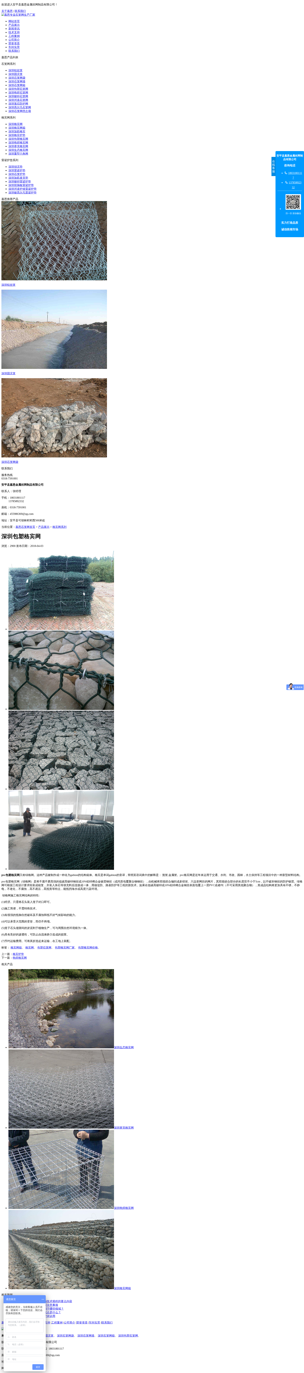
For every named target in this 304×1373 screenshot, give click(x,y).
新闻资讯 (14, 28)
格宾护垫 (18, 954)
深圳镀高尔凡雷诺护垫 (22, 192)
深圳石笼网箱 (16, 85)
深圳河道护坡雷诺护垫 (22, 188)
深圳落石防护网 (18, 103)
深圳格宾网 (15, 124)
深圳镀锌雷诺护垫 (19, 181)
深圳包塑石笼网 (18, 88)
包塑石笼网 (44, 947)
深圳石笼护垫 (16, 174)
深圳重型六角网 (18, 153)
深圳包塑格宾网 (18, 138)
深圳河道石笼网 (18, 99)
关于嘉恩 (7, 11)
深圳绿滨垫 (15, 166)
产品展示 (14, 24)
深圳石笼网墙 (16, 81)
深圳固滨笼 (15, 74)
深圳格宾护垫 (16, 135)
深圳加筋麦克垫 (18, 177)
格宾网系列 (59, 526)
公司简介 (14, 39)
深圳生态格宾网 (18, 149)
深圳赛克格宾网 (18, 146)
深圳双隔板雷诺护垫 (21, 185)
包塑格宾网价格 (88, 947)
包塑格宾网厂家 (65, 947)
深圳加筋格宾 (16, 131)
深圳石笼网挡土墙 (19, 111)
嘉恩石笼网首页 (25, 526)
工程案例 (14, 36)
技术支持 (14, 32)
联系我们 (20, 11)
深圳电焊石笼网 (18, 92)
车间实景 (14, 47)
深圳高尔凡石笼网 (19, 107)
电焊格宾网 (20, 957)
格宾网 (29, 947)
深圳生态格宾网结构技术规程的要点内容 (46, 1301)
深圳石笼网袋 (16, 77)
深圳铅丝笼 (15, 70)
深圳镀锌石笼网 (18, 96)
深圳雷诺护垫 (16, 170)
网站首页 (14, 21)
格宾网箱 (16, 947)
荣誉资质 (14, 43)
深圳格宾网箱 (16, 127)
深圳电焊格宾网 (18, 142)
